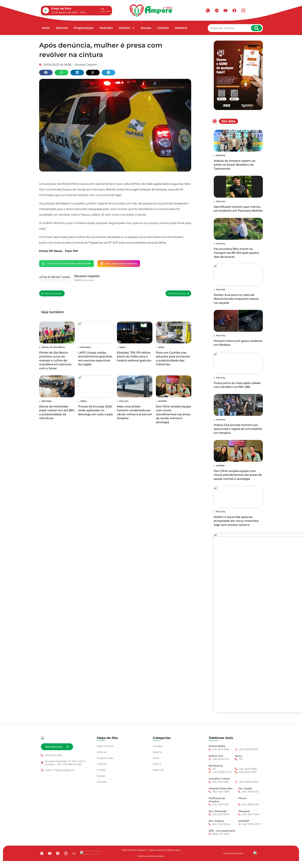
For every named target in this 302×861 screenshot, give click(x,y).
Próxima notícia (177, 293)
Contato (163, 28)
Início (46, 28)
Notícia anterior (53, 293)
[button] (46, 72)
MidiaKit (181, 28)
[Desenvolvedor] (255, 853)
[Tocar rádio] (46, 10)
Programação (83, 28)
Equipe (146, 28)
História (124, 28)
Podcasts (106, 28)
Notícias (62, 28)
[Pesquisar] (256, 28)
